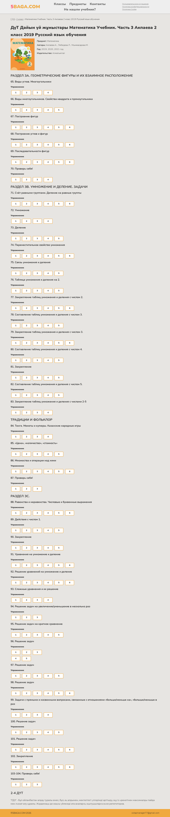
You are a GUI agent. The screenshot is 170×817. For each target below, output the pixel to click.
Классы (60, 4)
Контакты (98, 4)
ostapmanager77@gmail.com (145, 812)
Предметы (77, 4)
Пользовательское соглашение (135, 4)
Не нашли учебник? (80, 9)
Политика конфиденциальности (135, 7)
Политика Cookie (129, 9)
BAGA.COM (25, 6)
